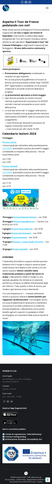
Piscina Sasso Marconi (21, 229)
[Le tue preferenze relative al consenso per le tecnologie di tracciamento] (47, 479)
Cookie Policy (21, 479)
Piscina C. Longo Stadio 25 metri (28, 241)
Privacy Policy (10, 479)
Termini (39, 482)
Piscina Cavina (9, 142)
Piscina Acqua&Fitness (24, 221)
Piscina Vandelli (10, 166)
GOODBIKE (7, 148)
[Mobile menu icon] (47, 8)
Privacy (33, 482)
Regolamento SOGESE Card (37, 479)
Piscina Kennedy (19, 237)
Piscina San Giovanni (21, 233)
